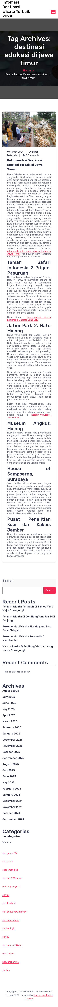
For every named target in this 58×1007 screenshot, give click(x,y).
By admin (34, 152)
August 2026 (10, 690)
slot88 (5, 895)
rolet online (8, 953)
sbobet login (8, 928)
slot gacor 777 (9, 853)
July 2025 (8, 770)
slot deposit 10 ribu (12, 945)
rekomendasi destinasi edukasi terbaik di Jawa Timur (29, 252)
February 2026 (11, 727)
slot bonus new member (14, 911)
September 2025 (13, 758)
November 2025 (12, 745)
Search (8, 580)
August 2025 (10, 764)
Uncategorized (11, 836)
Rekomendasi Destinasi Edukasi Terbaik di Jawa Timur (25, 165)
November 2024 (12, 807)
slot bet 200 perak (12, 878)
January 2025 (11, 794)
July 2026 (8, 696)
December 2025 (12, 739)
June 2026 (9, 703)
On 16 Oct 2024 (15, 152)
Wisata (13, 155)
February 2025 (11, 788)
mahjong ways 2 (10, 886)
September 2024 (13, 819)
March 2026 (9, 721)
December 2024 (12, 800)
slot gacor (7, 861)
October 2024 (11, 813)
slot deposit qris (10, 920)
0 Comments (32, 155)
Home (27, 70)
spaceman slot (10, 870)
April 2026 (8, 715)
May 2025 (8, 782)
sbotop (6, 970)
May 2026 (8, 709)
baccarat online (10, 962)
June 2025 (9, 776)
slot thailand (8, 903)
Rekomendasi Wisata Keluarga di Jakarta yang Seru (29, 318)
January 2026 (11, 733)
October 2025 (11, 751)
